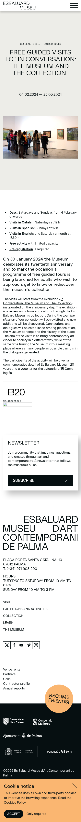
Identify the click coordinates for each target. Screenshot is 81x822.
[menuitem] (7, 603)
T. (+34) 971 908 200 (20, 569)
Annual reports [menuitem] (14, 688)
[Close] (74, 785)
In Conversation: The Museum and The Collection (37, 301)
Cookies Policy (15, 802)
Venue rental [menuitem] (12, 669)
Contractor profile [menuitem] (16, 684)
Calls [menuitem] (6, 679)
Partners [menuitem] (9, 674)
